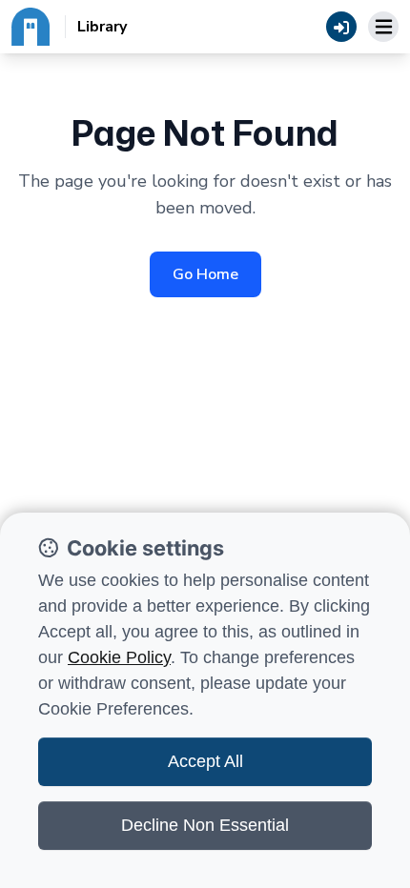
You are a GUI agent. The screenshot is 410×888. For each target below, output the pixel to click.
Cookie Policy (119, 657)
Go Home (205, 274)
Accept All (205, 761)
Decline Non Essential (205, 825)
